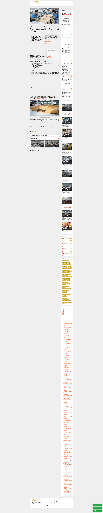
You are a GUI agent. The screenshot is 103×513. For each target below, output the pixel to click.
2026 (63, 309)
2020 (63, 314)
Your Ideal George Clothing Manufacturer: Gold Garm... (66, 491)
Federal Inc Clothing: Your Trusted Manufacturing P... (67, 373)
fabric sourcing (64, 292)
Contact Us (98, 510)
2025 (63, 310)
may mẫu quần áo (64, 296)
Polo (68, 262)
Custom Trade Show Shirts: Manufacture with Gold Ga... (66, 455)
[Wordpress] (58, 500)
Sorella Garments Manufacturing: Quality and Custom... (67, 402)
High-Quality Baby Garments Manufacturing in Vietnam (66, 370)
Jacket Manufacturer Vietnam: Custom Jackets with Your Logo (66, 214)
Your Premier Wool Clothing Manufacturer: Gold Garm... (66, 435)
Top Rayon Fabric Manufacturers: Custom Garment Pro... (67, 354)
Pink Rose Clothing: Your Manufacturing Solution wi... (66, 470)
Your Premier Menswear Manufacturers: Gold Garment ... (66, 355)
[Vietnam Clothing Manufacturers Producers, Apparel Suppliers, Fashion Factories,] (37, 2)
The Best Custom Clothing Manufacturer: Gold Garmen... (66, 482)
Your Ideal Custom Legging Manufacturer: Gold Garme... (66, 444)
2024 (63, 311)
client (62, 271)
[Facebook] (56, 501)
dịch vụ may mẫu (64, 291)
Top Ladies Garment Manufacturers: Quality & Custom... (67, 363)
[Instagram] (60, 501)
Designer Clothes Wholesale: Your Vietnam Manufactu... (67, 419)
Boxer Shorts (67, 279)
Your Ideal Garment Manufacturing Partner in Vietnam (67, 394)
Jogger (70, 276)
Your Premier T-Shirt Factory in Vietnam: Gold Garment (66, 109)
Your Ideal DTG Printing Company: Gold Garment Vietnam (67, 369)
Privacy (51, 501)
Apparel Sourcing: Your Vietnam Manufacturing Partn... (66, 377)
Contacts (32, 5)
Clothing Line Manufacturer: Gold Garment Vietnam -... (67, 422)
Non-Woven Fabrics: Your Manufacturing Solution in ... (66, 490)
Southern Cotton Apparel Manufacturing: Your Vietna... (66, 479)
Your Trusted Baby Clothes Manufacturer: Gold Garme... (66, 468)
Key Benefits (49, 56)
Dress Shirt (69, 267)
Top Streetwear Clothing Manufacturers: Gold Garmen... (66, 462)
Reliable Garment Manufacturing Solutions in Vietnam (67, 385)
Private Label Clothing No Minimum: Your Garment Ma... (67, 488)
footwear (69, 266)
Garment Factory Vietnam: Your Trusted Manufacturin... (66, 415)
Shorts (62, 266)
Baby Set (63, 279)
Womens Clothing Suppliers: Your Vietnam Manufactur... (67, 451)
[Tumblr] (62, 500)
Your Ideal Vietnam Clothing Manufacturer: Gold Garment (66, 147)
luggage (63, 275)
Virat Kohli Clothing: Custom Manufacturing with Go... (66, 359)
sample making (64, 300)
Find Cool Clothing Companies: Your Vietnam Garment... (67, 447)
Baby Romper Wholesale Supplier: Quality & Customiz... (67, 351)
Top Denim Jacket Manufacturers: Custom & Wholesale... (67, 330)
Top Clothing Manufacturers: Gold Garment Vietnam (67, 362)
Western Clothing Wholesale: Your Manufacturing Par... (67, 452)
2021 (63, 313)
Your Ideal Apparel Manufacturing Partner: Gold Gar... (67, 397)
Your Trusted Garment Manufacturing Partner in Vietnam (67, 381)
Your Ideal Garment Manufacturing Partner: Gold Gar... (67, 386)
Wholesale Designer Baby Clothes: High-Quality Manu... (67, 459)
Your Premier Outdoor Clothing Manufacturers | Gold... (66, 466)
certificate (63, 287)
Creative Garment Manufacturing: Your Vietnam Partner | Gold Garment (52, 145)
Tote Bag (67, 283)
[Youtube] (58, 501)
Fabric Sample (63, 280)
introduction (66, 271)
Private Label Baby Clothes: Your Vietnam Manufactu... (67, 329)
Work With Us (50, 57)
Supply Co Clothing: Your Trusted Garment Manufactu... (67, 343)
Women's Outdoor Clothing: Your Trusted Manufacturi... (67, 460)
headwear (63, 276)
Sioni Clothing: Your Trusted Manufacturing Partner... (66, 474)
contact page (34, 127)
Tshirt (62, 262)
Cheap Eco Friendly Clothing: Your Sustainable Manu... (67, 436)
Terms (47, 502)
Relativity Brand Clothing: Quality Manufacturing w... (67, 420)
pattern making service (65, 299)
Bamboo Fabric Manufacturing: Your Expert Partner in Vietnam (44, 98)
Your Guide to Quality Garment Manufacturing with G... (66, 411)
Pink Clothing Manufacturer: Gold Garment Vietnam (67, 454)
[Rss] (56, 500)
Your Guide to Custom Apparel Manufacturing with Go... (66, 382)
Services (63, 267)
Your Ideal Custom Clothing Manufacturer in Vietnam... (66, 398)
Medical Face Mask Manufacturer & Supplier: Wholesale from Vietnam (66, 121)
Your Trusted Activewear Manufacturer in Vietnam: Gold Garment (66, 227)
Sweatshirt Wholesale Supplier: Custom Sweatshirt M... (66, 333)
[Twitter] (60, 500)
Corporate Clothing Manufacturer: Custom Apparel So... (67, 440)
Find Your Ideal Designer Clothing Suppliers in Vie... (67, 423)
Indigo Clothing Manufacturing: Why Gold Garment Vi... (67, 404)
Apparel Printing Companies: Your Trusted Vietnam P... (67, 432)
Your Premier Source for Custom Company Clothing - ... (67, 439)
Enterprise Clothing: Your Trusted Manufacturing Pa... (67, 371)
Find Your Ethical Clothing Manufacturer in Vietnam (66, 375)
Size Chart (51, 502)
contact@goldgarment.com (67, 14)
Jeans (66, 276)
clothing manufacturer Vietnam (66, 288)
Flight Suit (68, 280)
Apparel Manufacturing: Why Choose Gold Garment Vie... (67, 383)
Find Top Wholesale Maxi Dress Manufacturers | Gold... (66, 347)
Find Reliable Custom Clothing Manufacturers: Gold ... (66, 331)
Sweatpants (63, 283)
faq (65, 262)
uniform (66, 275)
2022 (63, 312)
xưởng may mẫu (64, 303)
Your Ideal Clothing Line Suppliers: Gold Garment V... (67, 418)
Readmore (68, 114)
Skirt (65, 266)
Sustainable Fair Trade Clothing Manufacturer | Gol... (66, 434)
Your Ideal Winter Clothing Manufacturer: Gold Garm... (66, 424)
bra (65, 267)
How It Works (50, 54)
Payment (47, 505)
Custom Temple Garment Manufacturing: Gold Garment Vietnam (66, 188)
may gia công (63, 295)
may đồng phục (64, 263)
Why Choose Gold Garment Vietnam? (53, 53)
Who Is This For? (50, 55)
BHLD (70, 271)
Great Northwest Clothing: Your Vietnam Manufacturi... (66, 463)
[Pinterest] (64, 500)
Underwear (63, 284)
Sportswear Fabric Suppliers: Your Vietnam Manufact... (67, 472)
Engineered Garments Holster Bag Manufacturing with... (67, 339)
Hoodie (68, 263)
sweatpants (68, 300)
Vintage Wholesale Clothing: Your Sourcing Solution (67, 341)
